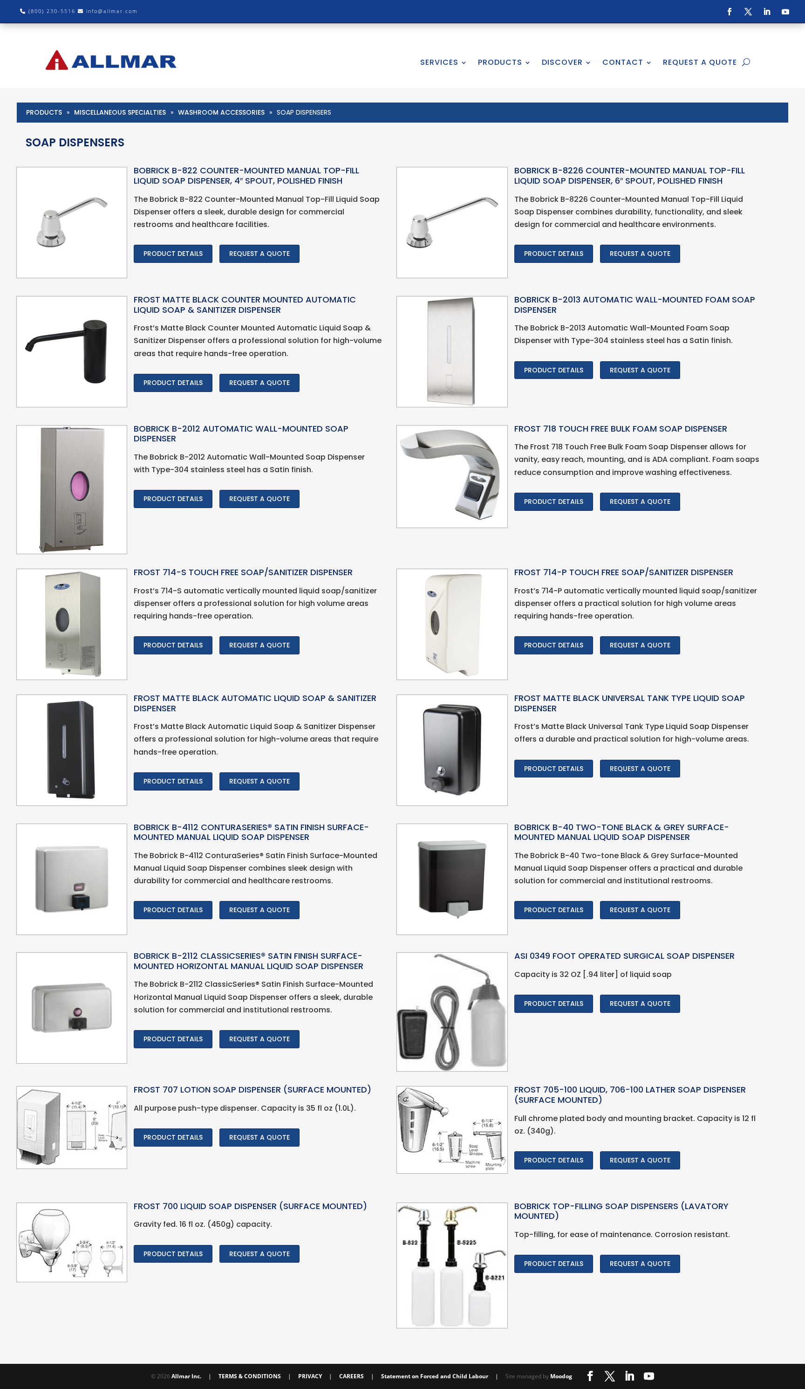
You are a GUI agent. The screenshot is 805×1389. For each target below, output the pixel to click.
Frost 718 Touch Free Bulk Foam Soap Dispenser (620, 428)
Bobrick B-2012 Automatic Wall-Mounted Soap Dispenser (241, 434)
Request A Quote (700, 62)
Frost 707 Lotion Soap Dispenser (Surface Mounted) (252, 1089)
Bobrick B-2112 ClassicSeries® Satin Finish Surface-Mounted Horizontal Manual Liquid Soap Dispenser (248, 961)
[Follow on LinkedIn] (766, 11)
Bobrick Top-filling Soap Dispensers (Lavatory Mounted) (621, 1211)
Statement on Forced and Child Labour (434, 1376)
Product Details (173, 253)
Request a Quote (259, 253)
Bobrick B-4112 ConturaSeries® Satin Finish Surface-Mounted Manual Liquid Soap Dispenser (251, 832)
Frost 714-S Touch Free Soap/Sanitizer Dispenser (243, 572)
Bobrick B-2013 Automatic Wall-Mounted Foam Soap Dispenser (634, 305)
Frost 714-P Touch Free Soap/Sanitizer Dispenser (623, 572)
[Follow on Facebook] (729, 11)
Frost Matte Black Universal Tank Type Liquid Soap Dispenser (629, 703)
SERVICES (439, 62)
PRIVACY (310, 1376)
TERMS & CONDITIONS (249, 1376)
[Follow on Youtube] (785, 11)
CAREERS (351, 1376)
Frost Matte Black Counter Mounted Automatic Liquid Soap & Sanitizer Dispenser (245, 305)
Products (44, 112)
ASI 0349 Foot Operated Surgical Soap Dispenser (624, 956)
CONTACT (622, 62)
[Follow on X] (748, 11)
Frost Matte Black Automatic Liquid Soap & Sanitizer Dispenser (255, 703)
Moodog (561, 1376)
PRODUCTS (500, 62)
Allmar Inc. (186, 1376)
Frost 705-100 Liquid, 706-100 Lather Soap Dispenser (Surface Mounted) (630, 1095)
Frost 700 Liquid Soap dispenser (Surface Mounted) (250, 1206)
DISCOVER (562, 62)
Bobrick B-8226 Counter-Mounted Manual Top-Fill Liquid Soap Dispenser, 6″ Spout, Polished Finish (629, 175)
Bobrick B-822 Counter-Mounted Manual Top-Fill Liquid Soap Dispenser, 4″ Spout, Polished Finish (246, 175)
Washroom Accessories (221, 112)
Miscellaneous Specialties (120, 112)
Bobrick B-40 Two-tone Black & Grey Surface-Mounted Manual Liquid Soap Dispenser (621, 832)
